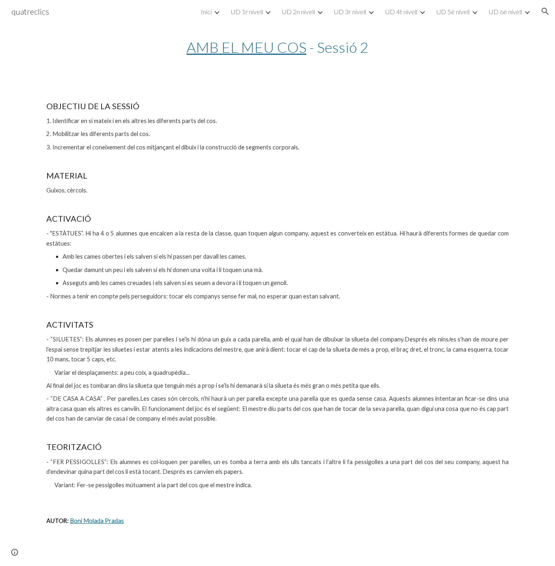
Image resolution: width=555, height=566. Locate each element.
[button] (545, 11)
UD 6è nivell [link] (505, 11)
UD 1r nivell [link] (247, 11)
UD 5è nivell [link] (453, 11)
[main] (277, 47)
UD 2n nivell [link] (298, 11)
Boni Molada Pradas (97, 520)
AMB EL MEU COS (246, 47)
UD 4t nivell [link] (401, 11)
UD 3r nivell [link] (350, 11)
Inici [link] (206, 11)
